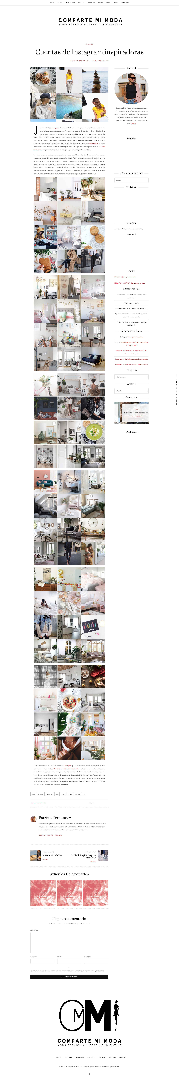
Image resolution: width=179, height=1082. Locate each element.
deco (33, 794)
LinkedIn (112, 1057)
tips (84, 794)
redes (70, 794)
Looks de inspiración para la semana (84, 856)
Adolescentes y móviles (131, 303)
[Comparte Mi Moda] (89, 21)
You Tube (102, 1057)
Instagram (55, 128)
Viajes (100, 2)
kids (57, 794)
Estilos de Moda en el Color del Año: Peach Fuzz (132, 308)
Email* (59, 957)
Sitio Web (87, 957)
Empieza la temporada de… (132, 413)
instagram (50, 794)
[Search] (146, 180)
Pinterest (91, 1057)
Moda (116, 2)
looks (131, 409)
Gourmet (91, 2)
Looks (60, 2)
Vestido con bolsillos (52, 855)
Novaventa (118, 359)
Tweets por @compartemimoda (124, 277)
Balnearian (118, 364)
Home (52, 2)
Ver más (133, 124)
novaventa (119, 351)
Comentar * (34, 930)
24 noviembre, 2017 (101, 60)
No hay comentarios (79, 60)
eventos (89, 44)
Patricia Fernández (55, 818)
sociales (77, 794)
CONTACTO (125, 2)
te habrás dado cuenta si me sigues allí (65, 769)
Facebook (42, 835)
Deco (108, 2)
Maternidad (70, 2)
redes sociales (93, 143)
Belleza (81, 2)
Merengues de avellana (135, 337)
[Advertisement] (131, 156)
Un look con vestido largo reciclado (136, 359)
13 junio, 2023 (131, 416)
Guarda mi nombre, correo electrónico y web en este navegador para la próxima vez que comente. (67, 971)
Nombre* (33, 957)
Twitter (50, 835)
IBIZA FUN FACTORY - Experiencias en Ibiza (129, 283)
